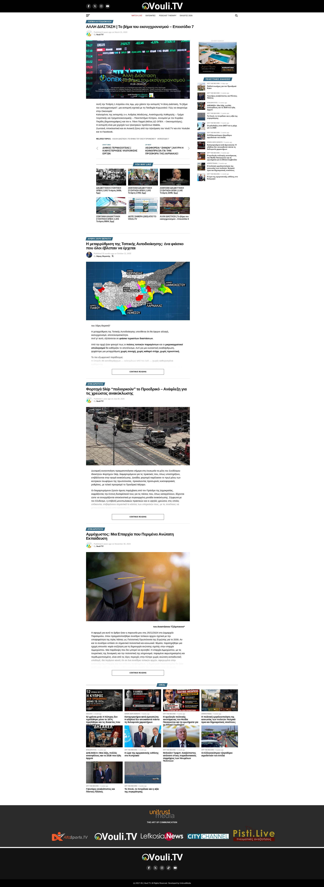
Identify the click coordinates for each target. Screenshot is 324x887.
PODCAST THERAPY (167, 16)
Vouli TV (99, 35)
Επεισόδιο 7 (163, 139)
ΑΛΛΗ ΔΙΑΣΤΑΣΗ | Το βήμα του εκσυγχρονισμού (134, 139)
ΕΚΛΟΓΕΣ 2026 (186, 16)
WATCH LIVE (136, 16)
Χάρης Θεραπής (103, 256)
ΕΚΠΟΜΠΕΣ (151, 16)
